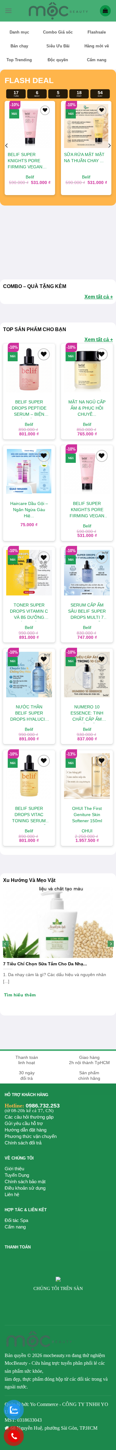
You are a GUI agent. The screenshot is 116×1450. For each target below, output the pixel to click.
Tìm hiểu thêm (20, 994)
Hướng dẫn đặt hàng (25, 1129)
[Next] (109, 145)
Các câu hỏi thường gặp (29, 1117)
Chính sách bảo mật (25, 1181)
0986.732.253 (43, 1106)
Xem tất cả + (98, 296)
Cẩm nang (15, 1226)
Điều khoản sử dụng (25, 1188)
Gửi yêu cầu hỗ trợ (24, 1123)
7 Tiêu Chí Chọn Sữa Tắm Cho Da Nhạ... (45, 964)
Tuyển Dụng (17, 1175)
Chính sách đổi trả (23, 1142)
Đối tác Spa (16, 1220)
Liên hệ (12, 1194)
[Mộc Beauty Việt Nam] (58, 11)
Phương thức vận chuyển (31, 1136)
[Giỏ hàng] (105, 10)
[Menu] (8, 10)
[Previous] (7, 145)
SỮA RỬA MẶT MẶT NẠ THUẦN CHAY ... (49, 157)
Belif (51, 177)
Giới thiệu (14, 1168)
